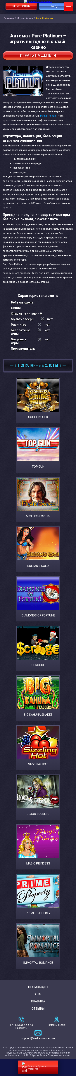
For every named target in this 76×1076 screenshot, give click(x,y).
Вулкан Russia (48, 115)
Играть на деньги (38, 55)
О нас (38, 994)
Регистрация (21, 6)
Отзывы (38, 1008)
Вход (54, 6)
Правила (38, 1001)
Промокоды (38, 987)
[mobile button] (68, 6)
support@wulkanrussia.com (38, 1038)
